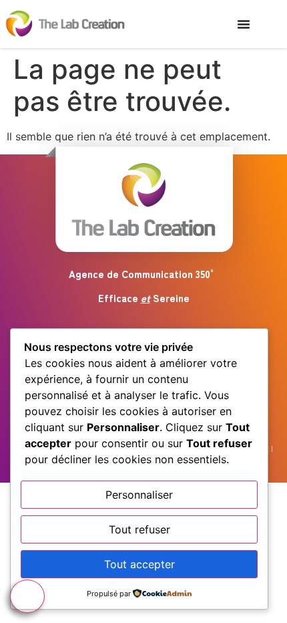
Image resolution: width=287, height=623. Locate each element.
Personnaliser (139, 494)
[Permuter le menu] (243, 24)
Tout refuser (139, 529)
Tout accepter (139, 564)
